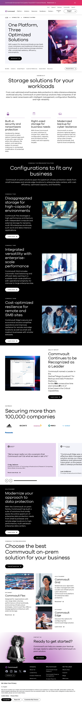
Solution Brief (42, 68)
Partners (50, 11)
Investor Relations (35, 675)
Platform (19, 11)
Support (53, 7)
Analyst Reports (51, 679)
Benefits (7, 68)
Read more (50, 3)
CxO (48, 7)
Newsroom (33, 678)
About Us (32, 670)
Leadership (33, 673)
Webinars (65, 678)
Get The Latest (67, 667)
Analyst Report (21, 68)
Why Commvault (51, 667)
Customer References (31, 68)
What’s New (66, 670)
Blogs (64, 675)
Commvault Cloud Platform (51, 670)
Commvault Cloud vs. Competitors (52, 675)
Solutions (26, 11)
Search (73, 7)
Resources (34, 11)
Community (67, 7)
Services (59, 7)
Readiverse (43, 11)
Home (6, 17)
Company (33, 667)
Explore (64, 673)
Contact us (58, 11)
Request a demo (69, 11)
